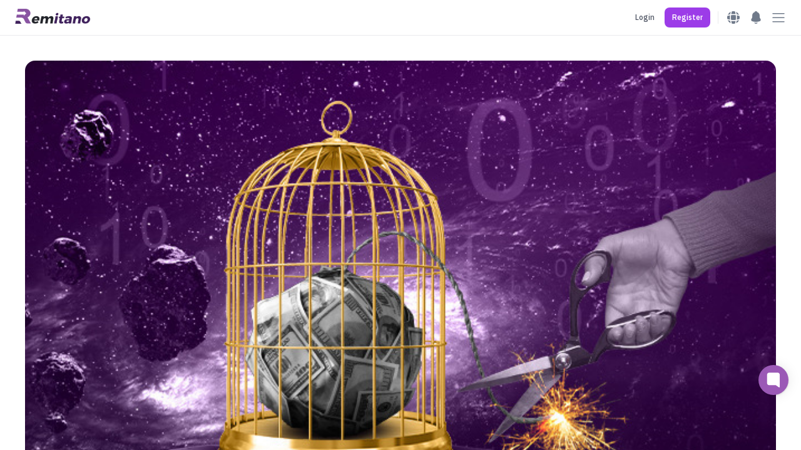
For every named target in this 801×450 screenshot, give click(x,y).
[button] (687, 18)
